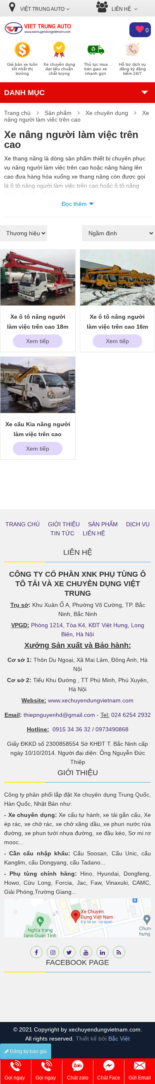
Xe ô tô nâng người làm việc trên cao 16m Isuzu (117, 326)
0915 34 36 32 (71, 729)
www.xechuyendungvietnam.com (91, 700)
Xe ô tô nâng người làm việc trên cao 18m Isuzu (37, 326)
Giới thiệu (64, 524)
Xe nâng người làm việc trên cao (76, 116)
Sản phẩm (58, 113)
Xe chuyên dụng (107, 113)
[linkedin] (102, 952)
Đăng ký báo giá (28, 1051)
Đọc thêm (74, 204)
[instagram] (53, 952)
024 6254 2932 (131, 715)
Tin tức (62, 533)
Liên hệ (94, 533)
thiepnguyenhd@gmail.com (59, 715)
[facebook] (36, 952)
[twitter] (69, 952)
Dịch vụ (138, 524)
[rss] (119, 952)
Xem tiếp (37, 341)
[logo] (37, 27)
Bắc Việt (119, 1038)
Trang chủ (17, 113)
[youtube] (86, 952)
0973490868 (112, 729)
